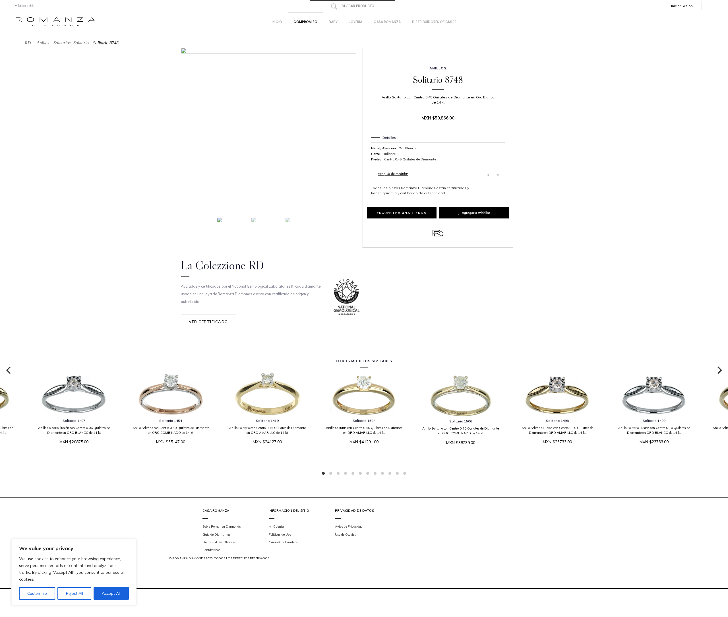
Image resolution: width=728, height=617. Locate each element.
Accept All (111, 593)
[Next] (719, 370)
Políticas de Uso (280, 534)
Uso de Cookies (345, 534)
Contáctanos (211, 550)
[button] (686, 6)
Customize (37, 593)
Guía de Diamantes (216, 534)
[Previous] (9, 370)
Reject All (74, 593)
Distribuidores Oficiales (219, 542)
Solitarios (62, 42)
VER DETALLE (362, 459)
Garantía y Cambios (283, 542)
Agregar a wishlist (476, 213)
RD (28, 42)
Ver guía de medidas (393, 174)
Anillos (43, 42)
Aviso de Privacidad (349, 527)
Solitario (81, 42)
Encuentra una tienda (402, 213)
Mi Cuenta (276, 527)
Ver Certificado (208, 321)
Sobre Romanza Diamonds (221, 527)
